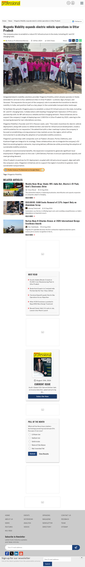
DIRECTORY (46, 527)
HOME (7, 515)
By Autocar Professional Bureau (17, 41)
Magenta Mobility (15, 174)
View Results (44, 454)
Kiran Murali (32, 190)
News (10, 21)
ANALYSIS (27, 523)
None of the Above (38, 445)
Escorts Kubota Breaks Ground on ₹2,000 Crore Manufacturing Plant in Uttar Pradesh (42, 282)
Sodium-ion (36, 438)
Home (4, 21)
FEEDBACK (65, 519)
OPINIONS (46, 515)
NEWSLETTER (47, 523)
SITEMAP (64, 527)
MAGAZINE (46, 519)
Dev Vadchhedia (33, 227)
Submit (32, 454)
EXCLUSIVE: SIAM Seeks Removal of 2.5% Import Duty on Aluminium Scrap (50, 203)
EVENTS (27, 515)
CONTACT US (66, 515)
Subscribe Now (42, 396)
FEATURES (9, 527)
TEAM (63, 523)
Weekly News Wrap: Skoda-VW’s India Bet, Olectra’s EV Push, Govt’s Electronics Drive (52, 185)
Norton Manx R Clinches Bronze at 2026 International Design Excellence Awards (52, 222)
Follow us (78, 21)
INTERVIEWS (28, 519)
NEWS (7, 523)
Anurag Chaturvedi (34, 208)
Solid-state (36, 441)
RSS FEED (8, 531)
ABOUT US (9, 519)
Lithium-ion (36, 434)
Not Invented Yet (38, 448)
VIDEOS (26, 527)
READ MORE (30, 198)
